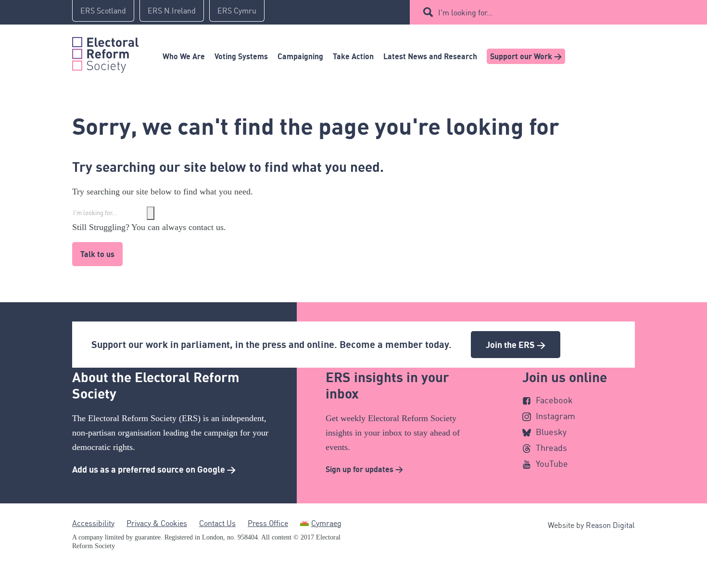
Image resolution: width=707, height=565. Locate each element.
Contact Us (217, 523)
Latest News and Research (430, 56)
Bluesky (551, 431)
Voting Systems (241, 56)
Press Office (268, 523)
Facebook (554, 400)
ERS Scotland (103, 10)
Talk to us (97, 254)
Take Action (353, 56)
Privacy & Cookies (156, 523)
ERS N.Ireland (172, 10)
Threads (551, 447)
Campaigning (300, 56)
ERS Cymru (236, 10)
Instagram (555, 416)
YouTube (552, 463)
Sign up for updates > (364, 469)
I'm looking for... (465, 12)
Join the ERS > (515, 344)
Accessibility (93, 523)
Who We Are (184, 56)
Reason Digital (610, 525)
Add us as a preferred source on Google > (154, 469)
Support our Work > (526, 56)
